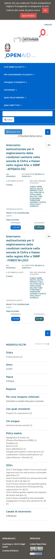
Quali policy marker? (14, 97)
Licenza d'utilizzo (10, 550)
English (48, 25)
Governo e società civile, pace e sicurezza (38, 204)
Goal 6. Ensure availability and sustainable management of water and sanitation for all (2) (26, 501)
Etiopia (9, 185)
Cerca (9, 119)
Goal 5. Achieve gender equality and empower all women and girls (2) (26, 493)
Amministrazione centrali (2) (19, 425)
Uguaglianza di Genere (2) (17, 437)
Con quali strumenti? (15, 82)
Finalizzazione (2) (14, 357)
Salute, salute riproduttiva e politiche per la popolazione (37, 191)
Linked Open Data (38, 544)
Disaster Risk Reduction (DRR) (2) (21, 440)
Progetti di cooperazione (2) (19, 413)
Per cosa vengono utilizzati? (18, 74)
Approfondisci (28, 15)
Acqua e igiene (36, 187)
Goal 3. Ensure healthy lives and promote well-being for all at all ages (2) (27, 479)
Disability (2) (12, 443)
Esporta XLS (14, 131)
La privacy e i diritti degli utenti (13, 545)
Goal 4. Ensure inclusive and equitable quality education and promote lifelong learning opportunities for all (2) (26, 487)
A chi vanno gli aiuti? (14, 67)
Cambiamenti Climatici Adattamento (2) (24, 454)
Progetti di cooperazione (17, 213)
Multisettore (36, 196)
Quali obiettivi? (12, 105)
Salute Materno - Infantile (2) (19, 457)
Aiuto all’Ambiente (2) (16, 449)
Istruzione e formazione (35, 199)
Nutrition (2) (12, 446)
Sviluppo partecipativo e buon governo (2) (25, 451)
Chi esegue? (9, 90)
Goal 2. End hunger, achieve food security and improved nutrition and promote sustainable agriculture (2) (26, 472)
